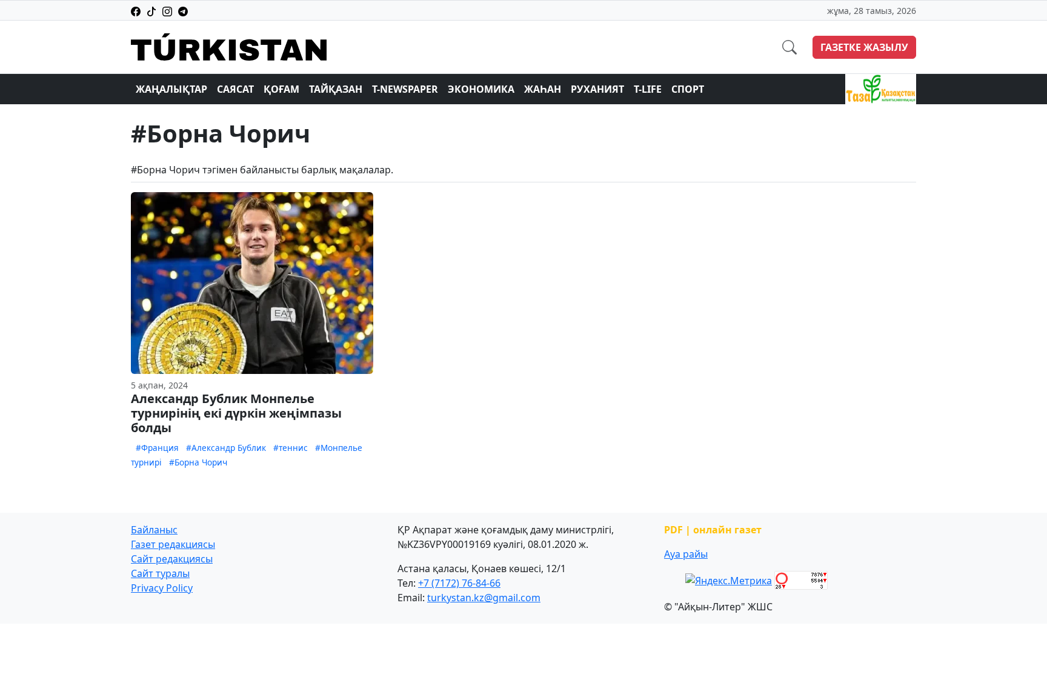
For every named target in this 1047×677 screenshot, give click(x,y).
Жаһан (542, 89)
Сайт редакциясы (172, 558)
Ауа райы (686, 554)
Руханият (597, 89)
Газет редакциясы (173, 544)
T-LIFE (648, 89)
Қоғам (281, 89)
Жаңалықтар (171, 89)
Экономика (481, 89)
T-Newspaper (405, 89)
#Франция (157, 447)
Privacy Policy (162, 588)
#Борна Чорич (198, 462)
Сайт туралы (160, 573)
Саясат (235, 89)
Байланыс (154, 529)
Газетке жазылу (864, 47)
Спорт (687, 89)
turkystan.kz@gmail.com (483, 597)
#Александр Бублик (226, 447)
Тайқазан (335, 89)
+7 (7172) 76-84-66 (459, 583)
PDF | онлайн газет (713, 529)
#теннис (290, 447)
